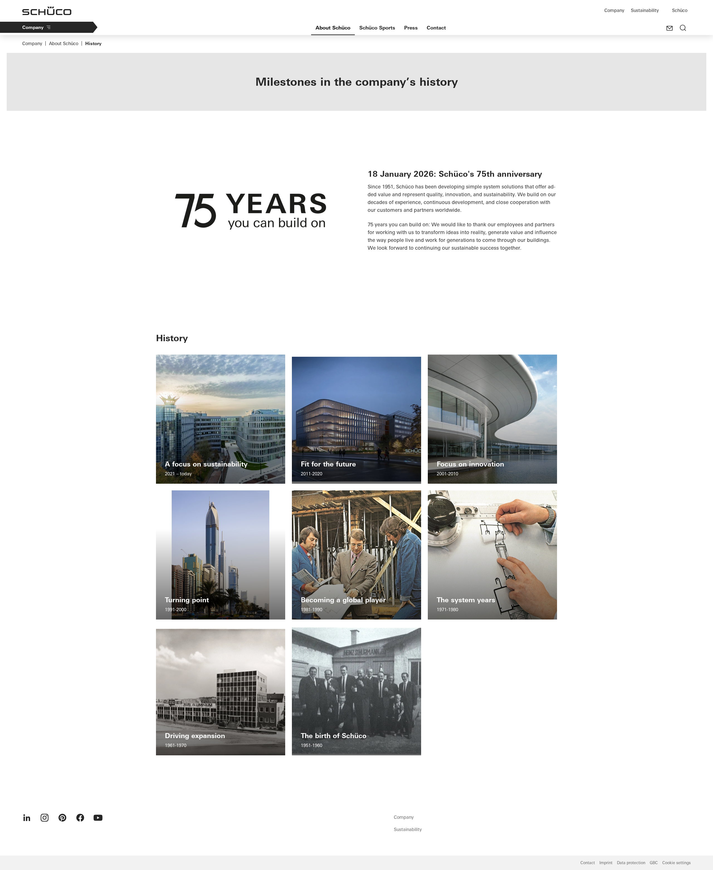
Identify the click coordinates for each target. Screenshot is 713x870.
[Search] (683, 28)
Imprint (605, 862)
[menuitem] (26, 817)
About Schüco (333, 27)
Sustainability (645, 10)
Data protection (631, 862)
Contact (436, 27)
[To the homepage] (46, 11)
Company (614, 10)
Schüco (679, 10)
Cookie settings (676, 862)
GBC (654, 862)
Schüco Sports (377, 27)
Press (411, 27)
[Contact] (669, 28)
